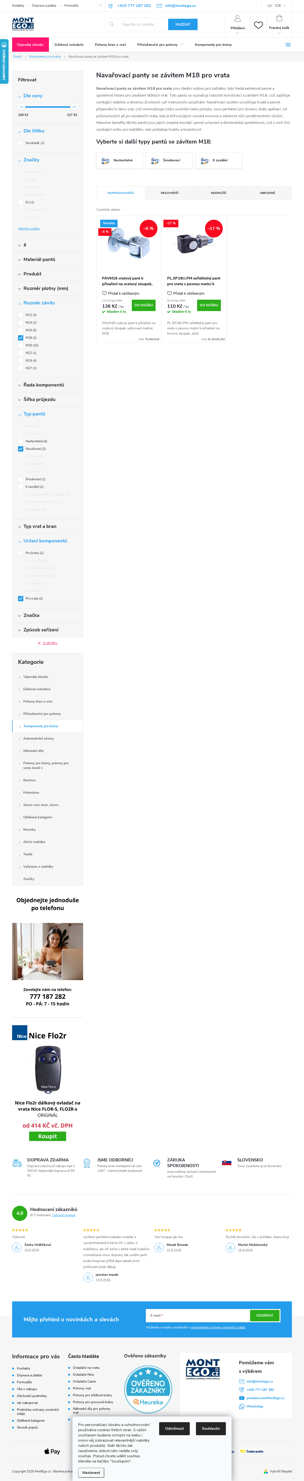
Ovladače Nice (83, 1375)
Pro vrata (34, 598)
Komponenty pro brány (41, 726)
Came (31, 187)
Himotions (31, 792)
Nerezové (34, 456)
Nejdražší (218, 193)
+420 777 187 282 (260, 1390)
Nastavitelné (36, 441)
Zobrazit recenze (64, 1215)
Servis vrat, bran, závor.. (41, 805)
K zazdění (34, 487)
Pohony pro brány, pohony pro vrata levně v (46, 765)
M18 (31, 338)
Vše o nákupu (27, 1389)
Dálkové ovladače (36, 689)
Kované (32, 434)
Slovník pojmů (27, 1427)
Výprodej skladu (35, 677)
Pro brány (34, 553)
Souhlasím (211, 1428)
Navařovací (35, 449)
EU (29, 202)
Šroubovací (35, 479)
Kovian (32, 217)
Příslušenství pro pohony (42, 714)
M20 (32, 345)
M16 (31, 330)
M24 (31, 361)
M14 (31, 323)
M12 (31, 315)
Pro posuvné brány (40, 576)
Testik (28, 854)
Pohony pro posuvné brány (93, 1402)
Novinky (29, 829)
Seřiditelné (35, 510)
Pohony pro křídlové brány (93, 1395)
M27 (31, 368)
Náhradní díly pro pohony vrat (91, 1411)
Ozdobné (34, 464)
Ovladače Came (84, 1381)
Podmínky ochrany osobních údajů (38, 1411)
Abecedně (267, 193)
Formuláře (71, 6)
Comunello (35, 195)
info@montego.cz (260, 1381)
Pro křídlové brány (40, 568)
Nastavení (91, 1472)
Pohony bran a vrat (37, 701)
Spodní (32, 472)
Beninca (33, 172)
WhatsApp (255, 1406)
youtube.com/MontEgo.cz (265, 1398)
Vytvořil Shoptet (281, 1471)
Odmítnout (174, 1428)
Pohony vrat (82, 1388)
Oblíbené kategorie (37, 817)
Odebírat (264, 1315)
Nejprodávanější (121, 193)
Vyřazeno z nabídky (38, 866)
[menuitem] (30, 44)
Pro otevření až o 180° (43, 502)
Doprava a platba (44, 6)
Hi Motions (35, 210)
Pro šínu (33, 591)
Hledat (183, 24)
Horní (31, 426)
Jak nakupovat (27, 1403)
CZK (278, 6)
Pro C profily (36, 561)
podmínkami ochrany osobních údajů (218, 1327)
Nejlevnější (169, 193)
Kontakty (18, 6)
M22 (31, 353)
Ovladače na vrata (86, 1368)
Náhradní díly (33, 751)
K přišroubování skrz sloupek (47, 494)
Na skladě (34, 143)
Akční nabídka (34, 842)
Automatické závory (38, 738)
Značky (28, 879)
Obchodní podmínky (32, 1396)
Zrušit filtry (50, 643)
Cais (30, 179)
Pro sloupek (35, 583)
